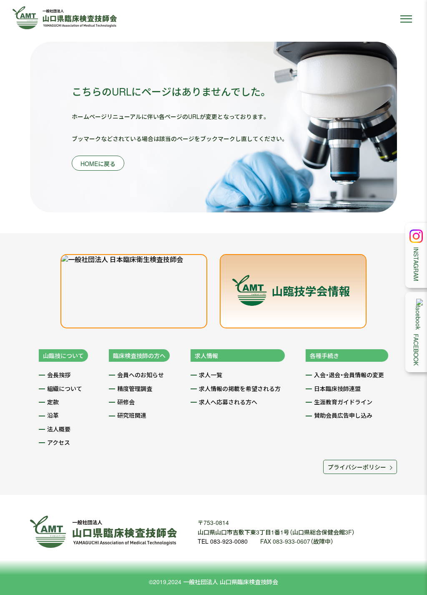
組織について (64, 388)
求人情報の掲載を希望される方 (240, 388)
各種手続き (324, 355)
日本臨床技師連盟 (337, 388)
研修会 (126, 402)
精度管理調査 (134, 388)
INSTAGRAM (416, 264)
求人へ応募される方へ (228, 402)
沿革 (53, 415)
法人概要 (58, 429)
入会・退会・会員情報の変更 (349, 375)
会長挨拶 (58, 375)
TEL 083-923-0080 (223, 541)
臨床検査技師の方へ (139, 355)
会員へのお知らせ (140, 375)
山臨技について (63, 355)
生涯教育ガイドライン (343, 402)
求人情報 (206, 355)
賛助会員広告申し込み (343, 415)
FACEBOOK (416, 350)
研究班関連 (131, 415)
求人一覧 (210, 375)
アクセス (58, 442)
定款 (53, 402)
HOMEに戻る (98, 163)
